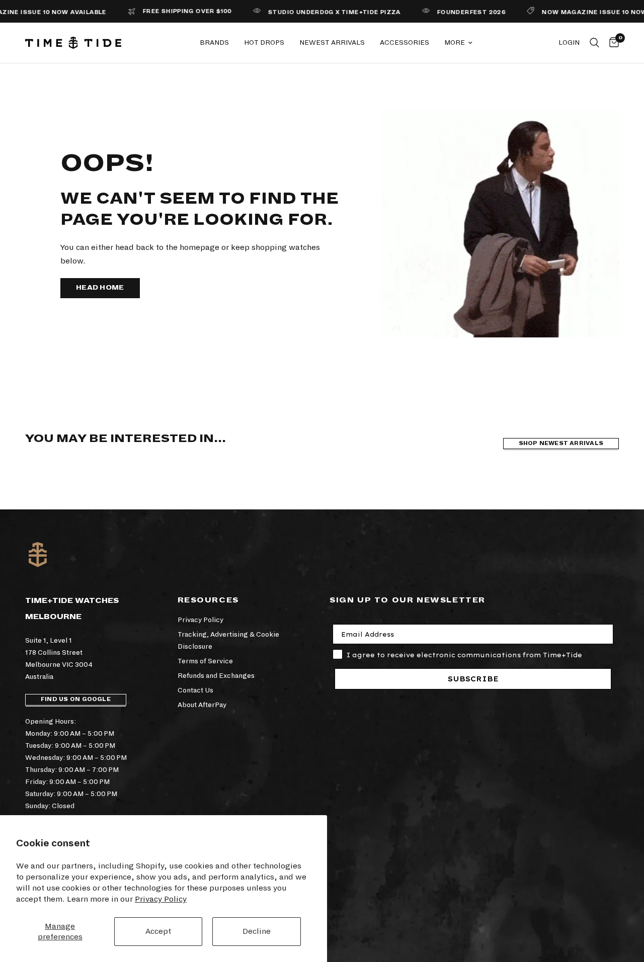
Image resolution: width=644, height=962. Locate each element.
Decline (257, 931)
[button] (100, 288)
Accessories (404, 42)
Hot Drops (264, 42)
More (454, 42)
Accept (158, 931)
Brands (214, 42)
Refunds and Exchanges (216, 675)
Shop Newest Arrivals (561, 443)
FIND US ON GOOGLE (76, 699)
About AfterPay (202, 705)
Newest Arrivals (332, 42)
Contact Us (195, 690)
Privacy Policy (161, 899)
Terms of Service (205, 661)
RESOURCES (208, 600)
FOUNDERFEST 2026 (455, 12)
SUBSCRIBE (473, 678)
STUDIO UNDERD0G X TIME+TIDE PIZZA (318, 12)
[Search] (594, 43)
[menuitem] (214, 43)
